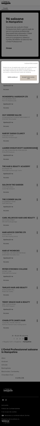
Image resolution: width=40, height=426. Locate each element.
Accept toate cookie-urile (28, 77)
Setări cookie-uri (13, 77)
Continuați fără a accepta (31, 63)
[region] (20, 72)
